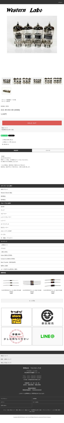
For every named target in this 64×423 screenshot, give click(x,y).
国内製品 (9, 99)
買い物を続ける (5, 144)
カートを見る (35, 402)
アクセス (3, 248)
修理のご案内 (4, 265)
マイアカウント (4, 398)
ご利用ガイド (4, 245)
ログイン (2, 402)
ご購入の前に (4, 252)
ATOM (33, 411)
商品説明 (16, 150)
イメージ (48, 150)
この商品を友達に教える (7, 139)
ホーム (3, 99)
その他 (14, 99)
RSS (30, 411)
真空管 (8, 101)
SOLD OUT (32, 123)
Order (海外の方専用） (7, 255)
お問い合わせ (3, 405)
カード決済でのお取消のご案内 (9, 269)
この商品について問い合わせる (9, 142)
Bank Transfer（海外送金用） (8, 262)
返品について (5, 127)
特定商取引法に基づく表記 (8, 129)
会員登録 (34, 398)
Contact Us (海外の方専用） (8, 258)
